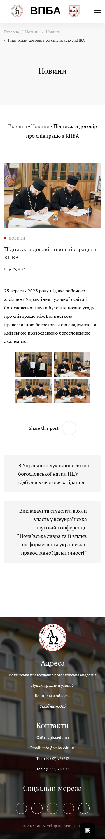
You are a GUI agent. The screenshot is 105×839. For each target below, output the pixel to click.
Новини (32, 31)
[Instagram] (52, 808)
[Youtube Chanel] (68, 808)
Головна (11, 31)
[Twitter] (37, 808)
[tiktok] (84, 808)
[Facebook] (21, 808)
